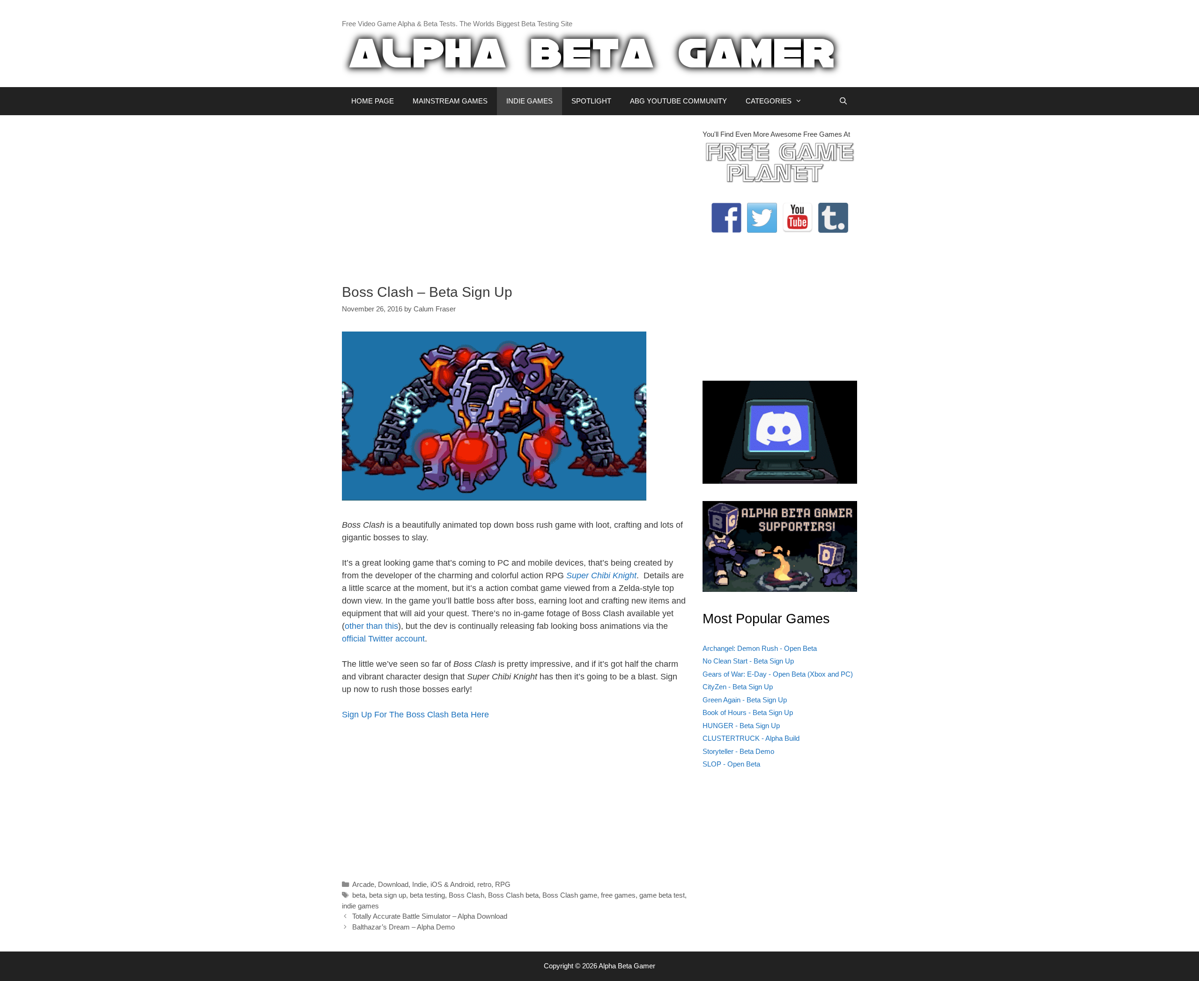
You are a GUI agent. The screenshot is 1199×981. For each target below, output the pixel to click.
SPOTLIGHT (591, 101)
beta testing (427, 895)
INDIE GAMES (529, 101)
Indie (419, 884)
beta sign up (387, 895)
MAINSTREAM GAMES (450, 101)
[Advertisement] (515, 194)
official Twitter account (383, 638)
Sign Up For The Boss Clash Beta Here (415, 714)
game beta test (662, 895)
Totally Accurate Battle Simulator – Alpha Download (429, 916)
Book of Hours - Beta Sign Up (748, 712)
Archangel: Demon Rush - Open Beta (760, 648)
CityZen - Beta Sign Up (738, 687)
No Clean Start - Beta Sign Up (748, 661)
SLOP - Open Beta (731, 764)
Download (393, 884)
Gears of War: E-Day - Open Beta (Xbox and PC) (778, 674)
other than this (371, 626)
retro (484, 884)
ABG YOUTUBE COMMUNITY (678, 101)
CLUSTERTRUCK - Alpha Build (751, 738)
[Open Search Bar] (843, 101)
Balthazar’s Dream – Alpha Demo (403, 927)
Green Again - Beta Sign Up (745, 700)
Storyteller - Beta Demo (738, 751)
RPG (503, 884)
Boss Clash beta (513, 895)
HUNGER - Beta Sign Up (741, 726)
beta (358, 895)
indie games (360, 906)
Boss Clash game (569, 895)
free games (618, 895)
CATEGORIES (769, 101)
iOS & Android (452, 884)
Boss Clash (466, 895)
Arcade (363, 884)
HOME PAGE (372, 101)
